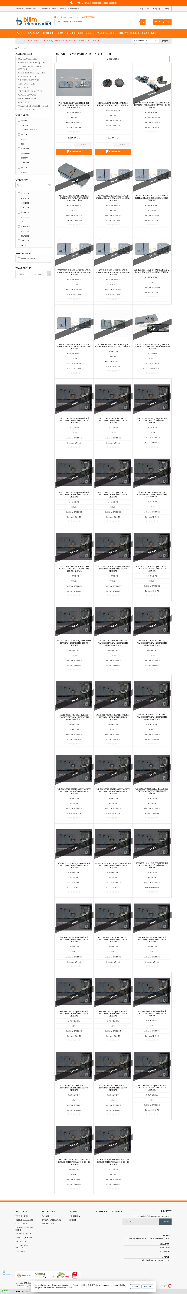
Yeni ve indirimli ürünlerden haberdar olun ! (152, 1216)
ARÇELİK (24, 125)
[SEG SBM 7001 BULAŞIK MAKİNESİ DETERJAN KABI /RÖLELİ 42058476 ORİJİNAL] (113, 991)
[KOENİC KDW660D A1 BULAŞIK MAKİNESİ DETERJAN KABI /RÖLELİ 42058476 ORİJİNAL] (113, 694)
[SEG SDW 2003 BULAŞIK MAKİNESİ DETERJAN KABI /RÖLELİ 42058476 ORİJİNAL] (113, 1065)
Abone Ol (165, 1222)
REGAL (24, 139)
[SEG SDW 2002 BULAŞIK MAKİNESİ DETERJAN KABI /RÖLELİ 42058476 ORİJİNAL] (74, 1065)
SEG (22, 144)
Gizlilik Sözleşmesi (24, 1220)
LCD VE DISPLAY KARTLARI (30, 91)
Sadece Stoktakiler (28, 259)
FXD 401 (24, 222)
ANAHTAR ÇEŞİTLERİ (27, 59)
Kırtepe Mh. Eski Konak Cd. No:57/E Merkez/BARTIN (147, 1239)
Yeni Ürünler (21, 1252)
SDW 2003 (25, 194)
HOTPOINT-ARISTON (29, 130)
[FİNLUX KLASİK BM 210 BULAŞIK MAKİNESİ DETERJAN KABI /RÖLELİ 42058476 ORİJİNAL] (152, 472)
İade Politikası (22, 1241)
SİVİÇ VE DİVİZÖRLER (28, 110)
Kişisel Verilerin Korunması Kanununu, (103, 1285)
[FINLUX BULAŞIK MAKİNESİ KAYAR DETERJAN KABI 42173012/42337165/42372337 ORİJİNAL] (74, 323)
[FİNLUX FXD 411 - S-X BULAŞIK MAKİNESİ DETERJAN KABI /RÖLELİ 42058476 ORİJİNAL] (113, 546)
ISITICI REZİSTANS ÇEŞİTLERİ (31, 73)
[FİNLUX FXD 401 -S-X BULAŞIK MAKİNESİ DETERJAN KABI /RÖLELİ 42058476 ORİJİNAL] (74, 620)
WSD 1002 (25, 212)
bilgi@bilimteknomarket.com (155, 1260)
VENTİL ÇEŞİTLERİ (26, 84)
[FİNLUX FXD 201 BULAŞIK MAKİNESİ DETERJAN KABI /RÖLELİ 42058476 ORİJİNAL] (113, 472)
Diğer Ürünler (113, 59)
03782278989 (164, 1247)
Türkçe (166, 9)
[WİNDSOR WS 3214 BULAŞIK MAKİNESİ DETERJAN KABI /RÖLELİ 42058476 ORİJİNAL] (74, 842)
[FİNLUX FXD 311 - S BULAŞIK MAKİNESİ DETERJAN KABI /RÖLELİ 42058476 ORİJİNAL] (152, 546)
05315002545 (164, 1251)
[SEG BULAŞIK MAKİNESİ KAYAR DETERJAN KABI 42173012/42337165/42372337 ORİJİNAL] (152, 249)
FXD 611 (24, 245)
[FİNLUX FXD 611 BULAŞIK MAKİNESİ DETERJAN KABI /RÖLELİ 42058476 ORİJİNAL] (74, 397)
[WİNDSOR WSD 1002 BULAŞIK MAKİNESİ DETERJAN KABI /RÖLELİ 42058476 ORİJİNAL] (152, 768)
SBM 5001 (25, 231)
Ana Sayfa (21, 33)
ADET (83, 145)
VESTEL (24, 120)
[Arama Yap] (143, 22)
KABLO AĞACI (24, 102)
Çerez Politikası (22, 1224)
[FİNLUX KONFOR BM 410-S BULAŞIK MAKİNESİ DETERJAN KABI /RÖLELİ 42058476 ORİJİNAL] (152, 620)
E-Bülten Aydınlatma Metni (24, 1229)
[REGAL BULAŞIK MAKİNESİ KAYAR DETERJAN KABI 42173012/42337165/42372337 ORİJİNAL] (113, 249)
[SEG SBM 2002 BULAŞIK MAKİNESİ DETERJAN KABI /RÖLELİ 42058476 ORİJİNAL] (74, 917)
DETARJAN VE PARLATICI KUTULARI (29, 67)
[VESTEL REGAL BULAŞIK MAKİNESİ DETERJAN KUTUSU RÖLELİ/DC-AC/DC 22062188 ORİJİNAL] (74, 82)
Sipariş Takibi (48, 1224)
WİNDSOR (25, 163)
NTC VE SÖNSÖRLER (27, 99)
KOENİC (24, 172)
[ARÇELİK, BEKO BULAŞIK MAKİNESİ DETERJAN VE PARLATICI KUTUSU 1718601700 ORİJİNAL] (74, 175)
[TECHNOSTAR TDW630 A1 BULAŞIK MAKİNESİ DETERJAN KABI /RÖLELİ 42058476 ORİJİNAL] (74, 694)
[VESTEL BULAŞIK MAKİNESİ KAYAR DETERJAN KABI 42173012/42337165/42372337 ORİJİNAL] (113, 175)
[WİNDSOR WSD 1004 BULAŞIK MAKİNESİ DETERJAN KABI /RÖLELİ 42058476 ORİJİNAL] (74, 768)
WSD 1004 (25, 203)
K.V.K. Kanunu (21, 1216)
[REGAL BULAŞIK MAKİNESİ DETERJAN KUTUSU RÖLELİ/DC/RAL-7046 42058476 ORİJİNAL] (74, 1139)
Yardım (45, 1216)
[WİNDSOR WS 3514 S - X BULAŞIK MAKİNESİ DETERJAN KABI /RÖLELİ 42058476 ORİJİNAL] (113, 842)
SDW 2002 (25, 236)
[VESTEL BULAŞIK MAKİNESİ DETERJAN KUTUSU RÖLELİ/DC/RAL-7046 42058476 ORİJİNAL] (113, 1139)
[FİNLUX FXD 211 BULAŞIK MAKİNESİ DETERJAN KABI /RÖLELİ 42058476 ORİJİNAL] (74, 472)
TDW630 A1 (25, 227)
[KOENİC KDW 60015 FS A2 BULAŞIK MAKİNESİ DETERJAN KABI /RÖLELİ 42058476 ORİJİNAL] (152, 694)
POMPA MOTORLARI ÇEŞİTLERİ (32, 63)
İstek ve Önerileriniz (51, 1220)
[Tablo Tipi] (166, 41)
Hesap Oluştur (144, 9)
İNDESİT (24, 158)
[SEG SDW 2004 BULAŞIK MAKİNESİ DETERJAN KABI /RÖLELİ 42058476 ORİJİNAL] (152, 1065)
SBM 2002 (25, 241)
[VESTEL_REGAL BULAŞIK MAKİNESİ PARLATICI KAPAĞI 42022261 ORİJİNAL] (113, 82)
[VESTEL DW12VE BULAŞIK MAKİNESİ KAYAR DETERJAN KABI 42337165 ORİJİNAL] (113, 323)
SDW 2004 (25, 198)
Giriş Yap (156, 9)
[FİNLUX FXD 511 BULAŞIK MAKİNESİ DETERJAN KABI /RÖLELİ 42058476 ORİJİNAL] (152, 397)
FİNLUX (24, 167)
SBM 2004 (25, 208)
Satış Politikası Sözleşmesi (22, 1246)
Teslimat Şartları (23, 1238)
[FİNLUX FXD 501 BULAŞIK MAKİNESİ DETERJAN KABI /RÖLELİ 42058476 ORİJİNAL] (113, 397)
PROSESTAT (23, 88)
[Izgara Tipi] (163, 41)
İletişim (72, 1220)
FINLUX (24, 135)
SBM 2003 (25, 217)
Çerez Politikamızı (52, 1288)
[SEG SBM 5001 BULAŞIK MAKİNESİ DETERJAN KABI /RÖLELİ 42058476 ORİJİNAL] (152, 991)
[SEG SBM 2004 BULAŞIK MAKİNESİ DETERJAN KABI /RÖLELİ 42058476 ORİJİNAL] (74, 991)
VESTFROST (26, 153)
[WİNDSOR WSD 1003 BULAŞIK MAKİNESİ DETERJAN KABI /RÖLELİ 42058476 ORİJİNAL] (113, 768)
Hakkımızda (74, 1216)
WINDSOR (25, 149)
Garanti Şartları (23, 1234)
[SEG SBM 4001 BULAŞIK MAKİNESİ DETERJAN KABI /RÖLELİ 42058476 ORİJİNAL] (152, 917)
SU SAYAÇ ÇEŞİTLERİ (27, 77)
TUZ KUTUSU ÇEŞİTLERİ (29, 80)
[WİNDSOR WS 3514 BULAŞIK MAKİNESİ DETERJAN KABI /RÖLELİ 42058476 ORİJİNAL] (152, 842)
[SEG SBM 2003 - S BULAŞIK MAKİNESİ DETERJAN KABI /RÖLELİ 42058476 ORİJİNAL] (113, 917)
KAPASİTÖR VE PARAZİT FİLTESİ (33, 106)
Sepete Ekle (75, 151)
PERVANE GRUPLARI (27, 95)
